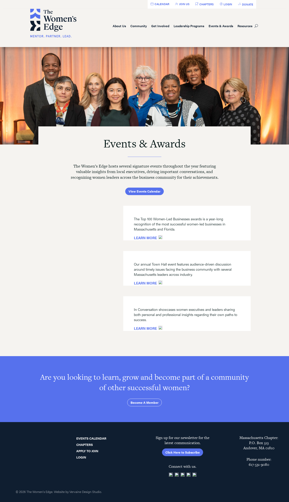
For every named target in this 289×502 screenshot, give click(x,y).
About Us (119, 26)
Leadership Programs (189, 26)
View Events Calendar (144, 191)
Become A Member (144, 402)
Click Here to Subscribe (182, 452)
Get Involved (160, 26)
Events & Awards (221, 26)
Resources (244, 26)
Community (138, 26)
